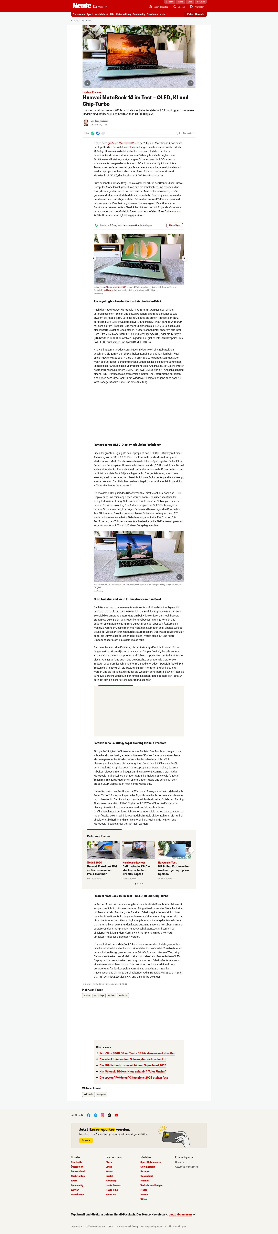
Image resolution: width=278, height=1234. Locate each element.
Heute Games (113, 1185)
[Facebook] (98, 133)
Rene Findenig (101, 121)
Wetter (75, 1190)
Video (190, 14)
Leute (109, 1166)
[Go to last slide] (93, 258)
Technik (111, 995)
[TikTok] (109, 1114)
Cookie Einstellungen (175, 1226)
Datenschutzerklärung (127, 1226)
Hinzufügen (174, 225)
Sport (90, 14)
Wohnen (144, 1180)
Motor (143, 1190)
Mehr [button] (162, 14)
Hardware (122, 995)
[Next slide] (184, 258)
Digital (88, 21)
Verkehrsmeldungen (151, 1185)
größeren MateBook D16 (122, 143)
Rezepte (144, 1171)
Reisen (144, 1194)
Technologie (99, 995)
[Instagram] (102, 1114)
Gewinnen (152, 14)
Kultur (109, 1171)
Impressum (76, 1226)
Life (112, 14)
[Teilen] (103, 133)
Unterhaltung (123, 14)
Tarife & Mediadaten (95, 1226)
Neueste (199, 14)
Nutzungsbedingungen (151, 1226)
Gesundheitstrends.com (187, 1166)
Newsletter (77, 1194)
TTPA (110, 1226)
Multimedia (88, 1094)
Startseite (74, 21)
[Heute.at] (82, 5)
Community (138, 14)
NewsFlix (179, 1162)
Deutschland (78, 1171)
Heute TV (111, 1194)
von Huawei (131, 147)
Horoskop (111, 1180)
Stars (109, 1162)
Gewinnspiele (147, 1166)
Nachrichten (78, 1176)
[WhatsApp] (92, 133)
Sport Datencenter (150, 1162)
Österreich (79, 14)
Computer (101, 1094)
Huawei (87, 995)
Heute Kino (112, 1190)
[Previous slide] (87, 850)
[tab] (135, 884)
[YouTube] (116, 1114)
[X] (95, 1114)
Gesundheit (146, 1176)
